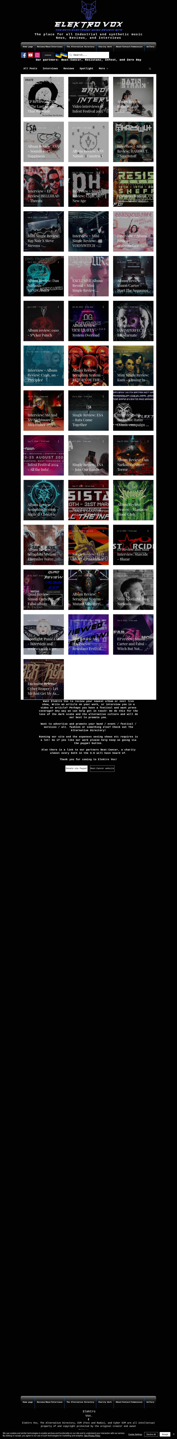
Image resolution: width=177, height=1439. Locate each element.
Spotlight (86, 68)
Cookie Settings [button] (135, 1434)
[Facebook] (23, 55)
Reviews (68, 68)
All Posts (30, 68)
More (102, 68)
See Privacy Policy (92, 1435)
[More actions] (59, 83)
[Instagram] (37, 55)
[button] (150, 68)
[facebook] (88, 1419)
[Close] (173, 1434)
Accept (165, 1434)
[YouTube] (30, 55)
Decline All (151, 1434)
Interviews (50, 68)
